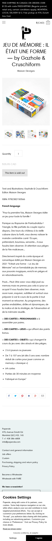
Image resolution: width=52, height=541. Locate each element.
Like (9, 395)
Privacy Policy (8, 466)
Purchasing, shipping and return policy (20, 462)
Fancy (29, 395)
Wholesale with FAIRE (11, 478)
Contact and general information (17, 450)
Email (42, 395)
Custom (5, 458)
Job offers (6, 454)
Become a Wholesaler (12, 474)
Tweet (15, 395)
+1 (35, 395)
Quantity (6, 153)
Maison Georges (26, 70)
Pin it (22, 395)
